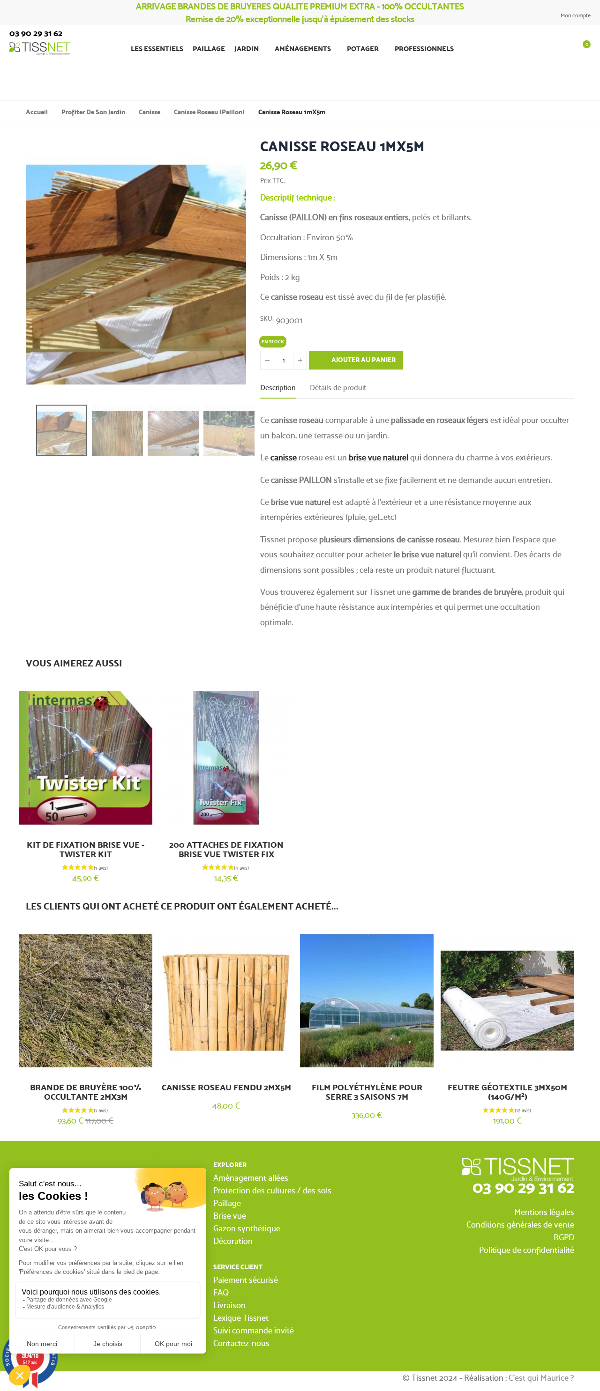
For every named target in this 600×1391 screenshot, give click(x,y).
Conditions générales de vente (520, 1224)
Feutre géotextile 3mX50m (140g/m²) (507, 1092)
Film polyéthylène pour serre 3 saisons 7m (367, 1092)
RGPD (564, 1237)
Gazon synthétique (246, 1228)
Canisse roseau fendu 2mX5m (226, 1087)
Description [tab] (278, 387)
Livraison (229, 1305)
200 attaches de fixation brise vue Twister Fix (226, 849)
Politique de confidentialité (526, 1250)
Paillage (227, 1203)
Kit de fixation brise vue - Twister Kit (85, 849)
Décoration (233, 1241)
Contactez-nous (241, 1343)
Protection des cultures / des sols (272, 1190)
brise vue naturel (378, 457)
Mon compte (575, 15)
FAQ (221, 1292)
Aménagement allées (250, 1178)
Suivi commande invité (253, 1330)
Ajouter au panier (363, 360)
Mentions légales (544, 1212)
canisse (283, 457)
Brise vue (229, 1216)
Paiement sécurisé (245, 1280)
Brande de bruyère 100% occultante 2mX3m (86, 1092)
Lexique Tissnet (241, 1318)
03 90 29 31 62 (523, 1187)
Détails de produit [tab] (338, 387)
